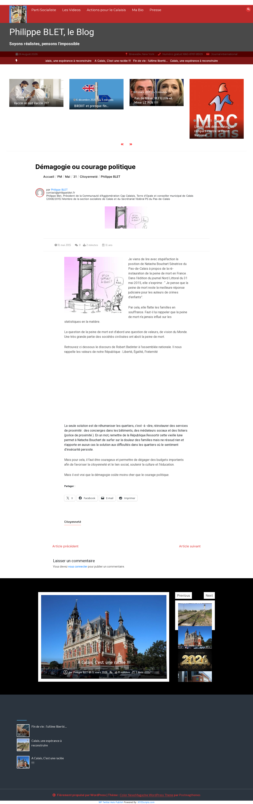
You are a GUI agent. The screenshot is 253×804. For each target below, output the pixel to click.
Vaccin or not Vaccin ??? (31, 103)
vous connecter (77, 566)
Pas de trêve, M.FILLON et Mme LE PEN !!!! (153, 100)
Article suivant (190, 546)
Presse (155, 10)
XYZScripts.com (146, 802)
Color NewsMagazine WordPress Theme (146, 795)
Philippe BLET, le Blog (51, 32)
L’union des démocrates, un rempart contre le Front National (214, 131)
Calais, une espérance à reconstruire (58, 60)
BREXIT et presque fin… (91, 106)
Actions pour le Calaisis (106, 10)
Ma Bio (137, 10)
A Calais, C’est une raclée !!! (103, 60)
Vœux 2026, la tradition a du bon (104, 662)
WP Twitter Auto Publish (111, 802)
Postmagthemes (189, 795)
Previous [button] (183, 595)
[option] (141, 61)
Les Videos (71, 10)
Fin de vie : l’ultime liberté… (141, 60)
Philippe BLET (59, 189)
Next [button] (209, 595)
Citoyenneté (72, 522)
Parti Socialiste (43, 10)
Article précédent (65, 546)
